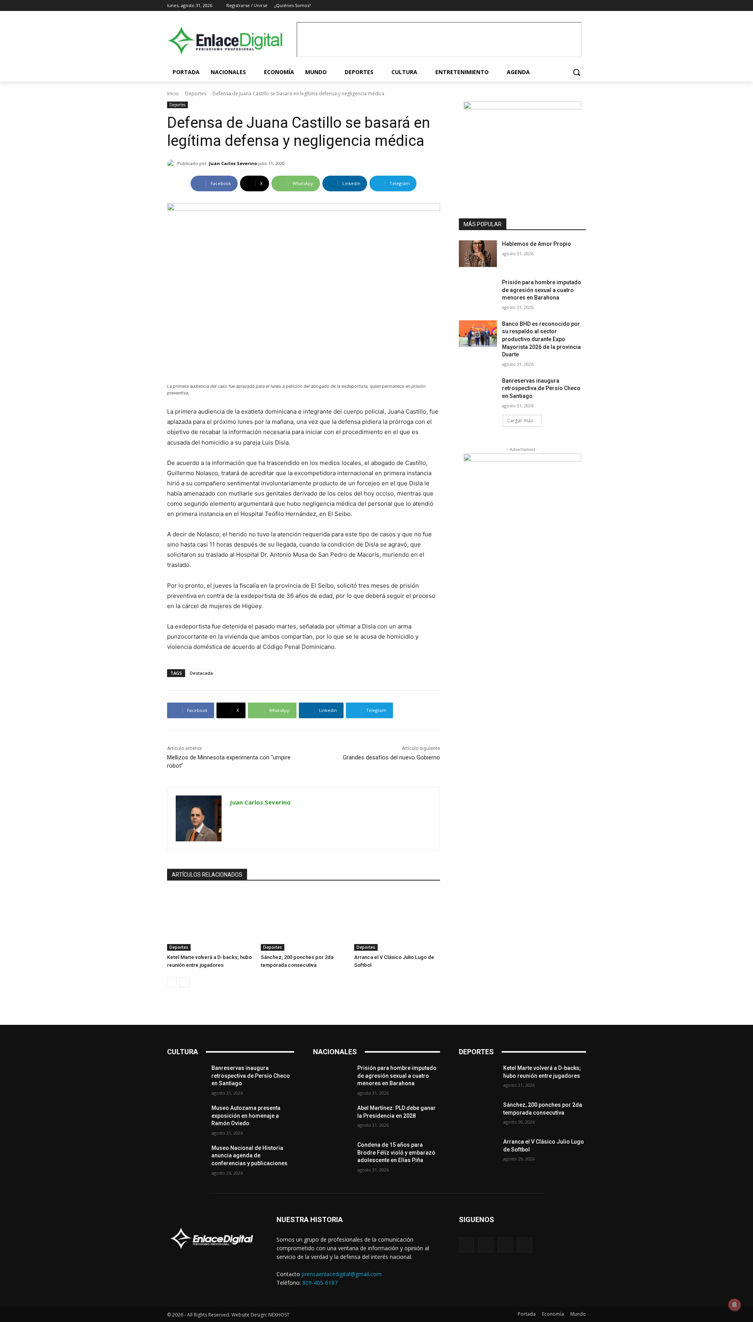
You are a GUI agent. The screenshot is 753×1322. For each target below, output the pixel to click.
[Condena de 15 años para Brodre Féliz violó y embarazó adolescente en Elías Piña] (332, 1154)
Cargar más (520, 420)
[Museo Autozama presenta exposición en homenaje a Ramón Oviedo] (186, 1117)
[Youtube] (581, 5)
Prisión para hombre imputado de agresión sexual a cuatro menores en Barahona (541, 290)
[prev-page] (172, 982)
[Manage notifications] (734, 1304)
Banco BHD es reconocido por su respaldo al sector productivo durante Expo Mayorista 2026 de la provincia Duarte (541, 339)
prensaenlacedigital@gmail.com (342, 1274)
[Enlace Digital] (230, 40)
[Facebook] (548, 5)
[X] (570, 5)
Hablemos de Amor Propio (536, 244)
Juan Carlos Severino (233, 163)
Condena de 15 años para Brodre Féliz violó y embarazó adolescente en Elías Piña (396, 1152)
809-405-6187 (320, 1282)
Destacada (201, 673)
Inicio (173, 93)
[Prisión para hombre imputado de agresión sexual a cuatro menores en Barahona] (478, 292)
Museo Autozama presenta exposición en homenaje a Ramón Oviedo (245, 1115)
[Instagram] (559, 5)
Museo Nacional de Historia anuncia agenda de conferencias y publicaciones (249, 1155)
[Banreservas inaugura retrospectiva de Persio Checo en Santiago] (478, 390)
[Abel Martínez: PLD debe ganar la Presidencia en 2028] (332, 1117)
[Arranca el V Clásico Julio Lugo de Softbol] (397, 921)
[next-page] (184, 982)
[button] (576, 72)
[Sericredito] (522, 107)
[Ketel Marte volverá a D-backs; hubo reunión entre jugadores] (210, 921)
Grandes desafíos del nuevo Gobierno (391, 757)
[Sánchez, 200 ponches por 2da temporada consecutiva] (304, 921)
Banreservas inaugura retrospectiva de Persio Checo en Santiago (541, 388)
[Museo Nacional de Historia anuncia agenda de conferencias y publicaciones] (186, 1157)
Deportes (195, 93)
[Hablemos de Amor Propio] (478, 253)
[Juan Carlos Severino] (172, 163)
